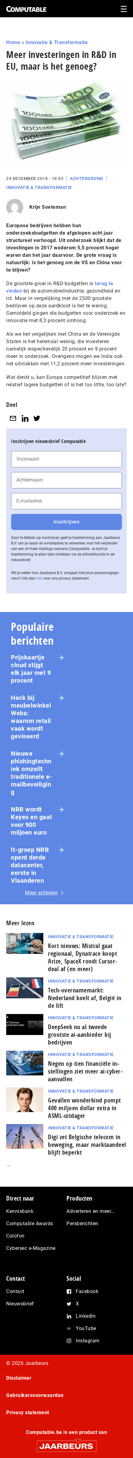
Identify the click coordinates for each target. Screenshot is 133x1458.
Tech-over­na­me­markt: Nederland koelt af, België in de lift (85, 998)
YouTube (86, 1328)
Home (13, 42)
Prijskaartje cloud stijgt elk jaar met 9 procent (31, 669)
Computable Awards (29, 1223)
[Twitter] (37, 418)
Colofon (15, 1236)
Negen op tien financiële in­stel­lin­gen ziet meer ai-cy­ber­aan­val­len (85, 1071)
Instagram (88, 1341)
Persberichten (82, 1223)
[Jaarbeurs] (66, 1443)
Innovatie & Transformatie (57, 42)
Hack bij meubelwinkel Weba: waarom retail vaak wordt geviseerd (31, 717)
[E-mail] (13, 418)
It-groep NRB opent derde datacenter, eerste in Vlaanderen (30, 865)
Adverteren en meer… (90, 1211)
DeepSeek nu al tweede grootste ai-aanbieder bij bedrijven (79, 1034)
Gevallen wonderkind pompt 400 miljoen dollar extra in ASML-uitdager (84, 1108)
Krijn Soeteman (47, 207)
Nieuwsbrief (20, 1304)
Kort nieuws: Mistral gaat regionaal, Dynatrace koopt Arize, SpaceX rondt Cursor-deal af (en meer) (82, 957)
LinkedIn (86, 1316)
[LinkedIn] (25, 418)
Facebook (87, 1291)
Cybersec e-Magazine (31, 1248)
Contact (15, 1291)
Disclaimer (18, 1378)
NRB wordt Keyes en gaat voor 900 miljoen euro (31, 821)
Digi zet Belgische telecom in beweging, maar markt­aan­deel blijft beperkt (87, 1144)
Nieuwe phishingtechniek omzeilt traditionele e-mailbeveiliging (31, 773)
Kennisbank (19, 1211)
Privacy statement (27, 1412)
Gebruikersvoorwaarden (35, 1395)
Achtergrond (86, 178)
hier (39, 578)
